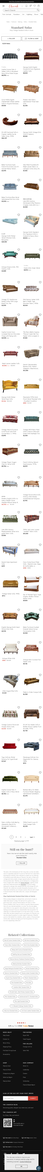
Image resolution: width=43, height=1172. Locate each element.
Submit (33, 1098)
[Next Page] (25, 837)
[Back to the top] (39, 1161)
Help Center (6, 1035)
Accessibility (6, 1054)
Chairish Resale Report (29, 1085)
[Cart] (39, 6)
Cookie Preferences (25, 1162)
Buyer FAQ (26, 1035)
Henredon (23, 884)
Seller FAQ (26, 1050)
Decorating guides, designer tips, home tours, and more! (18, 1107)
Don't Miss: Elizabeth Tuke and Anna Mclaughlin (21, 1)
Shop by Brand (7, 1069)
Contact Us (6, 1039)
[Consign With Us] (30, 6)
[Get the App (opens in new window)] (7, 1123)
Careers (25, 1073)
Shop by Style (6, 1066)
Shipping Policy (7, 1046)
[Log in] (22, 6)
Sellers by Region (7, 1077)
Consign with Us (27, 1046)
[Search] (38, 10)
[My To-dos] (26, 6)
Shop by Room (6, 1081)
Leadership (26, 1069)
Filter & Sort (33, 38)
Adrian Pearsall (25, 882)
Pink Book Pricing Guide (9, 1050)
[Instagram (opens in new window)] (5, 1154)
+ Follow (11, 38)
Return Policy (6, 1043)
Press (24, 1077)
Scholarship (26, 1081)
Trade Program (27, 1039)
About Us (25, 1066)
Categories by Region (9, 1073)
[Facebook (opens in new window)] (11, 1154)
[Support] (38, 1168)
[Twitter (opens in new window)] (24, 1154)
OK (21, 1166)
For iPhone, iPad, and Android (11, 1115)
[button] (4, 6)
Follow (22, 863)
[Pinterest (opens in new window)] (17, 1154)
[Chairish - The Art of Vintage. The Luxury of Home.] (13, 5)
